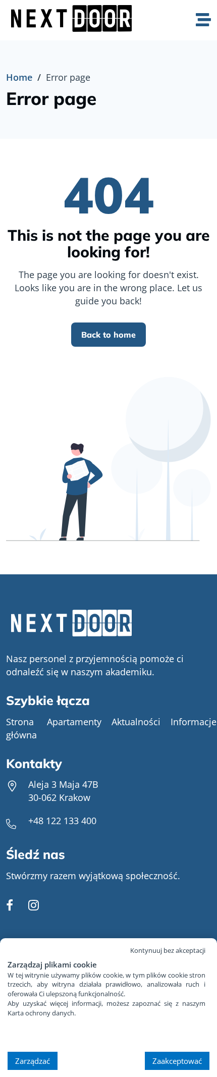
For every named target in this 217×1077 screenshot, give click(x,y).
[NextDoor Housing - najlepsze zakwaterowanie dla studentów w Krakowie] (108, 624)
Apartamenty (74, 722)
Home (19, 77)
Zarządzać (32, 1061)
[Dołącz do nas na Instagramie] (33, 906)
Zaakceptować (177, 1061)
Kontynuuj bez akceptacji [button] (167, 950)
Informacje (193, 722)
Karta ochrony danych (41, 1012)
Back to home (108, 335)
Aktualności (136, 722)
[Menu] (203, 20)
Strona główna (21, 728)
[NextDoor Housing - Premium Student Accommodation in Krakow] (74, 20)
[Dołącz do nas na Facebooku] (9, 906)
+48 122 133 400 (62, 821)
